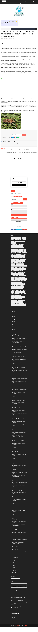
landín (24, 249)
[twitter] (19, 3)
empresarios (22, 241)
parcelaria (13, 293)
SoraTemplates (16, 625)
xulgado (18, 293)
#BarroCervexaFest (20, 285)
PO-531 (12, 249)
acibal (17, 270)
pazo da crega (23, 259)
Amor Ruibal (13, 252)
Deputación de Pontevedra (15, 620)
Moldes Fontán (14, 300)
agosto (14, 559)
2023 (13, 316)
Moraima (12, 270)
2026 (13, 311)
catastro (13, 303)
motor (24, 272)
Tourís (12, 282)
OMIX (12, 254)
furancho (18, 295)
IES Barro (13, 285)
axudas (21, 252)
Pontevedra (17, 249)
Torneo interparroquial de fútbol (17, 495)
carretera (13, 305)
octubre (14, 555)
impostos (18, 280)
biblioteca (13, 280)
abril (13, 565)
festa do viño (23, 254)
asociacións (20, 288)
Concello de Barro (13, 617)
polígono (24, 239)
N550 (17, 257)
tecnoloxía (19, 298)
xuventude (20, 272)
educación (22, 247)
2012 (13, 572)
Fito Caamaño (23, 305)
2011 (13, 574)
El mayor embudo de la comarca (17, 480)
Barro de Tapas (19, 277)
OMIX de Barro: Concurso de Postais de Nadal (19, 532)
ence (23, 300)
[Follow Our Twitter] (19, 229)
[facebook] (17, 3)
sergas (12, 239)
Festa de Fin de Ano (15, 549)
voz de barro (18, 265)
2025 (13, 313)
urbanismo (13, 295)
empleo (16, 267)
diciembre (14, 334)
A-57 (25, 252)
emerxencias (13, 298)
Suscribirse (19, 184)
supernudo (13, 262)
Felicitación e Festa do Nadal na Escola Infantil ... (19, 349)
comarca (17, 241)
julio (13, 560)
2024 (13, 314)
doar (16, 239)
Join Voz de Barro (19, 226)
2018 (13, 324)
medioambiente (14, 272)
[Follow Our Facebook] (13, 229)
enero (14, 570)
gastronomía (13, 259)
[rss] (21, 3)
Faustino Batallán (19, 264)
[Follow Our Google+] (24, 229)
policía (24, 290)
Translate (17, 579)
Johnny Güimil (14, 288)
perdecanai (24, 265)
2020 (13, 321)
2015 (13, 329)
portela (12, 247)
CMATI (18, 252)
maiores (21, 270)
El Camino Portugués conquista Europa (18, 400)
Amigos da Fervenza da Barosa (17, 244)
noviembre (14, 554)
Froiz (21, 282)
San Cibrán (24, 303)
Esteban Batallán (22, 275)
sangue (19, 239)
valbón (18, 305)
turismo (12, 265)
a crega (19, 300)
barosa (12, 241)
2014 (13, 331)
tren (21, 290)
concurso (23, 280)
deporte (17, 247)
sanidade (13, 257)
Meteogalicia (13, 618)
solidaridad (21, 267)
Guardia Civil (16, 254)
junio (13, 562)
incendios (13, 264)
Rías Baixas (18, 303)
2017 (13, 326)
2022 (13, 318)
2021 (13, 319)
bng (18, 259)
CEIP (21, 262)
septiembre (14, 557)
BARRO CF (16, 282)
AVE (24, 277)
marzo (14, 567)
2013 (13, 332)
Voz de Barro (26, 625)
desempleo (13, 277)
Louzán (12, 267)
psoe (20, 257)
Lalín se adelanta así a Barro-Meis (17, 490)
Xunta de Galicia (13, 615)
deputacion (23, 293)
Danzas (17, 290)
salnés (16, 275)
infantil (12, 275)
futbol (23, 257)
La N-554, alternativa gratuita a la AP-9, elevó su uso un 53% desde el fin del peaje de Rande (19, 603)
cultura (18, 262)
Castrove (13, 290)
